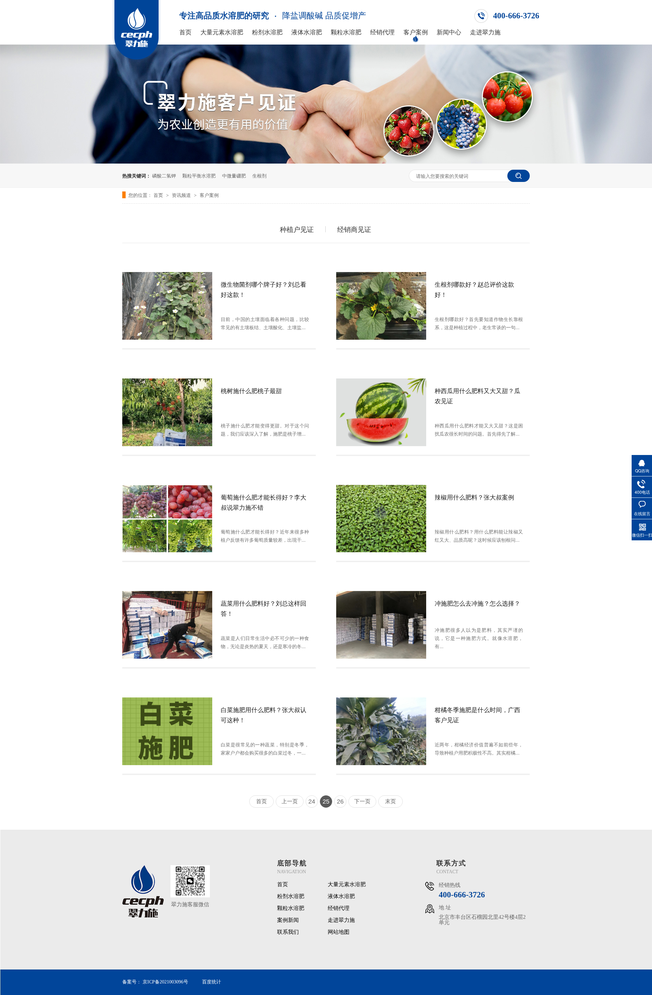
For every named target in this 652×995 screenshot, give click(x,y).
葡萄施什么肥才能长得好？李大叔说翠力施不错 (263, 501)
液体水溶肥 (306, 32)
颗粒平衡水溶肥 (199, 175)
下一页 (362, 801)
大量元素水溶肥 (221, 32)
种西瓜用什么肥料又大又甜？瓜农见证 (477, 395)
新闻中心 (449, 32)
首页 (185, 32)
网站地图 (338, 932)
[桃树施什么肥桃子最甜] (167, 412)
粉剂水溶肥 (267, 32)
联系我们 (288, 932)
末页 (390, 801)
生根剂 (259, 175)
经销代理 (382, 32)
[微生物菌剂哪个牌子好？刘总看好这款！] (167, 306)
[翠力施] (143, 916)
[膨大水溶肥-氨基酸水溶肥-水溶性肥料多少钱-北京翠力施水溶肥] (136, 58)
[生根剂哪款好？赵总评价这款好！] (381, 306)
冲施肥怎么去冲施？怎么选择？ (477, 602)
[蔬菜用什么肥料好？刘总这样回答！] (167, 625)
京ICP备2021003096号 (165, 981)
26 (340, 801)
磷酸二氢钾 (164, 175)
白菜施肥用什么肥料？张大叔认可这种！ (263, 714)
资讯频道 (182, 194)
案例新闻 (288, 920)
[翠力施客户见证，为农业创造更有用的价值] (326, 161)
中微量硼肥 (234, 175)
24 (311, 801)
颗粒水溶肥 (346, 32)
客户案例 (415, 32)
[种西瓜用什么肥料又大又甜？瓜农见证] (381, 412)
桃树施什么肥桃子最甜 (251, 390)
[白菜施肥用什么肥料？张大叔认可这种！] (167, 731)
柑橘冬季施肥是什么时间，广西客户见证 (477, 714)
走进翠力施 (485, 32)
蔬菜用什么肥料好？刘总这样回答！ (263, 608)
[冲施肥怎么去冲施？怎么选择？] (381, 625)
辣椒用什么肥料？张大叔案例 (474, 496)
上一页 (290, 801)
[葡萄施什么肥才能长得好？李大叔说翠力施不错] (167, 519)
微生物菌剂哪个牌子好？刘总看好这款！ (263, 289)
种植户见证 (297, 229)
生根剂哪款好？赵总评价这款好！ (474, 289)
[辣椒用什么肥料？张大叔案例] (381, 519)
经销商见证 (354, 229)
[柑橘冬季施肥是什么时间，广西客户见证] (381, 731)
